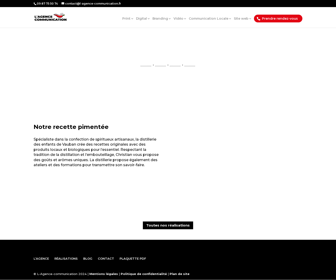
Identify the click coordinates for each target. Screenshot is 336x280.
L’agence (41, 258)
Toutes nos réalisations (168, 225)
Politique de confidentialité (144, 274)
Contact (106, 258)
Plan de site (179, 274)
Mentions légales (103, 274)
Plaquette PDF (133, 258)
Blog (87, 258)
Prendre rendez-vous (280, 18)
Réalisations (66, 258)
